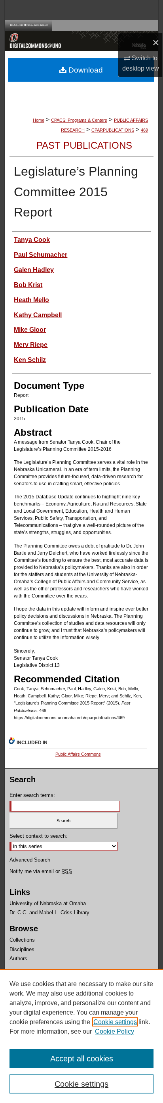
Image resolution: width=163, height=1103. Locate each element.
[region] (81, 1036)
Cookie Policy (114, 1031)
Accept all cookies (81, 1058)
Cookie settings (115, 1022)
